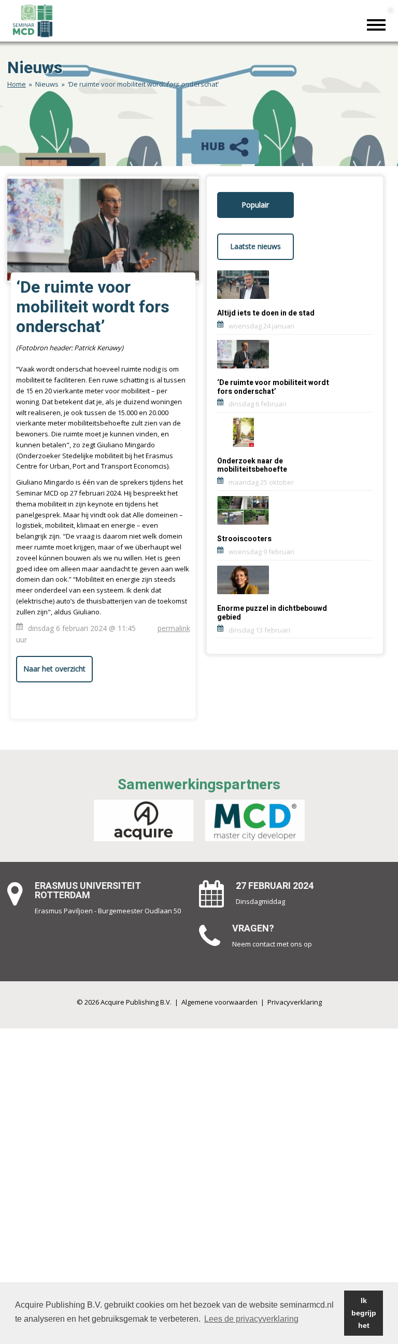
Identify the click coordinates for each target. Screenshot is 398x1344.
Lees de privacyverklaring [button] (251, 1318)
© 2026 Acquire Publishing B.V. (124, 1002)
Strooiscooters (244, 538)
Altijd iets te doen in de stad (266, 313)
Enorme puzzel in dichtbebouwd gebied (272, 613)
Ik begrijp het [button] (363, 1312)
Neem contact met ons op (272, 944)
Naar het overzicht (54, 669)
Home (16, 84)
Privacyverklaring (294, 1002)
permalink (174, 628)
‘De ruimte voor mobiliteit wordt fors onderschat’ (273, 387)
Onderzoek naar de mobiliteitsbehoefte (252, 465)
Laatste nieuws (255, 246)
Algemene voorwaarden (219, 1002)
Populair (255, 205)
